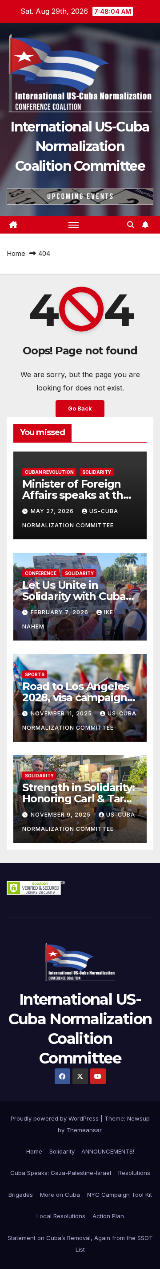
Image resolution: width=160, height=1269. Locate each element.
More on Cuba (60, 1194)
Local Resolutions (60, 1216)
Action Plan (108, 1216)
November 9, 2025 (61, 814)
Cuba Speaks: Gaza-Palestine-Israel (60, 1172)
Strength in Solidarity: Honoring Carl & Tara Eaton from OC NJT (78, 798)
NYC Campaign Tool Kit (119, 1194)
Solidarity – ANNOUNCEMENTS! (91, 1151)
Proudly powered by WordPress (55, 1118)
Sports (34, 674)
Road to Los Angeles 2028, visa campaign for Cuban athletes (75, 697)
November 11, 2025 (62, 713)
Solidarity (96, 472)
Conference (40, 573)
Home (16, 253)
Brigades (20, 1194)
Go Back (80, 408)
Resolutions (134, 1172)
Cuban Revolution (49, 472)
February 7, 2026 (60, 612)
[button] (130, 224)
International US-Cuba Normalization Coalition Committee (80, 146)
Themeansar (83, 1129)
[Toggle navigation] (74, 224)
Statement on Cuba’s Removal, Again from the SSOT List (80, 1243)
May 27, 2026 (53, 511)
